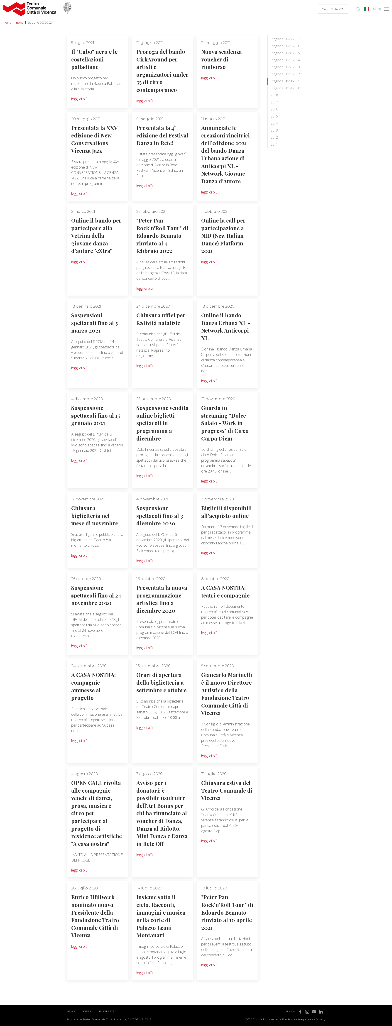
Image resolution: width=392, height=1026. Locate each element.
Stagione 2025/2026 (285, 46)
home (7, 22)
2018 (274, 95)
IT (287, 1011)
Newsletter (107, 1011)
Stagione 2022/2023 (285, 67)
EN (293, 1011)
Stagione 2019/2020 (285, 88)
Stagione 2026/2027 (285, 39)
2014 (274, 123)
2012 (274, 137)
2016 (274, 109)
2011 (274, 144)
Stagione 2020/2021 (285, 81)
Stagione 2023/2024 (285, 60)
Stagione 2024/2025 (285, 53)
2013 (274, 130)
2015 (274, 116)
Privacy (320, 1019)
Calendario (333, 9)
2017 (274, 102)
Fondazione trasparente (297, 1019)
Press (86, 1011)
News (71, 1011)
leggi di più (79, 98)
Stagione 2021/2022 (285, 74)
